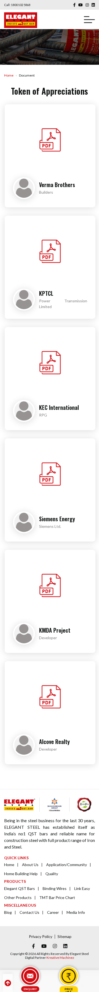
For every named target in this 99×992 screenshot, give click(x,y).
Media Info (76, 912)
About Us (30, 864)
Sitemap (64, 936)
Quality (51, 873)
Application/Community (66, 864)
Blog (8, 912)
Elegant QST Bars (19, 888)
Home (8, 75)
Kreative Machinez (60, 958)
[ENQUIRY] (30, 976)
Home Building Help (21, 873)
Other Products (18, 897)
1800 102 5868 (20, 5)
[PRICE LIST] (68, 976)
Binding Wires (55, 888)
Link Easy (82, 888)
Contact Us (29, 912)
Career (53, 912)
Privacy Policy (40, 936)
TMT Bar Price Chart (57, 897)
